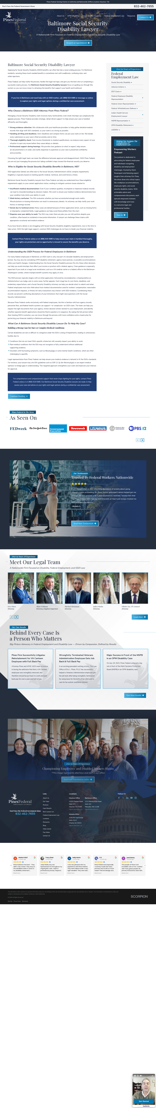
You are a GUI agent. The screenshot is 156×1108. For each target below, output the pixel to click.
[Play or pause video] (135, 1075)
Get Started (144, 1101)
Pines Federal (13, 82)
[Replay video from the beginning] (137, 1075)
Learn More (138, 617)
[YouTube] (131, 798)
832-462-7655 (144, 6)
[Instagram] (136, 798)
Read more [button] (16, 873)
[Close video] (152, 1075)
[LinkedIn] (127, 798)
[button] (145, 865)
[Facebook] (119, 798)
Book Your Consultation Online (76, 779)
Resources (131, 16)
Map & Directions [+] (75, 809)
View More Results (133, 695)
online (21, 382)
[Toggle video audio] (141, 1075)
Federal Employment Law (114, 16)
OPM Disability (73, 16)
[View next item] (142, 440)
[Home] (14, 17)
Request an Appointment (77, 43)
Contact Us (144, 17)
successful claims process (17, 85)
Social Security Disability (91, 16)
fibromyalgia (50, 351)
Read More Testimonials (83, 523)
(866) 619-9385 (34, 382)
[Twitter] (123, 798)
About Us (60, 16)
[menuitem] (127, 82)
